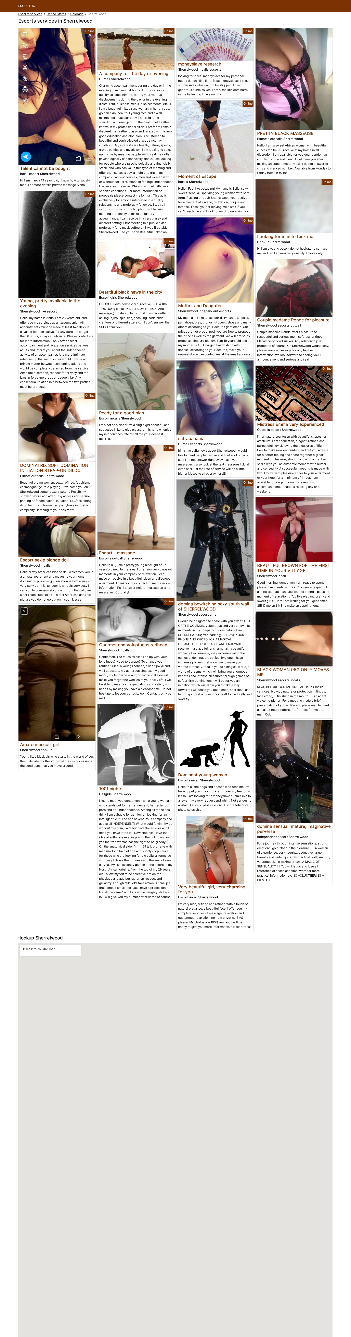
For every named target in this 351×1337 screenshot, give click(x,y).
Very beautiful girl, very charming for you (211, 889)
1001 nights (110, 788)
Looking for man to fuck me (285, 236)
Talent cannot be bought (45, 168)
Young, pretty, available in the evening (50, 303)
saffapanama (191, 438)
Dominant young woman (202, 774)
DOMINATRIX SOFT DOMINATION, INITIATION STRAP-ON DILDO (55, 468)
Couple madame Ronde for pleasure (293, 319)
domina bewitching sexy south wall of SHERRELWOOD (213, 606)
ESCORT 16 (26, 6)
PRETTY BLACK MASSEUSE (285, 133)
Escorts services (30, 14)
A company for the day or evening (133, 73)
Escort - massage (117, 552)
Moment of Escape (197, 176)
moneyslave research (199, 64)
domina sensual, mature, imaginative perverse (294, 829)
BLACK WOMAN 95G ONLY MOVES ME (293, 672)
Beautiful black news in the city (130, 292)
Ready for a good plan (121, 412)
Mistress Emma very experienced (290, 424)
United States (56, 14)
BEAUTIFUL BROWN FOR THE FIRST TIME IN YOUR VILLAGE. (293, 568)
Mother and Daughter (200, 305)
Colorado (76, 14)
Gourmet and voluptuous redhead (133, 644)
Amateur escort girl (39, 744)
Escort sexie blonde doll (44, 560)
